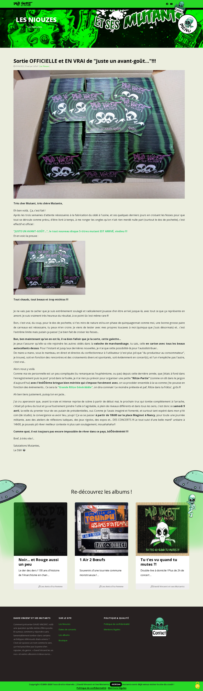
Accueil (20, 27)
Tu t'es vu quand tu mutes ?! (159, 562)
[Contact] (159, 626)
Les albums (64, 635)
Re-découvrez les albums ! (101, 491)
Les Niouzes (44, 66)
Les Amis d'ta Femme (51, 586)
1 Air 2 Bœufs (92, 559)
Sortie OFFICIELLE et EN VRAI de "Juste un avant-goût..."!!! (84, 60)
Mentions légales (112, 629)
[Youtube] (171, 3)
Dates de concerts (67, 629)
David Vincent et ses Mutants (168, 586)
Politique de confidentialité (117, 624)
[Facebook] (167, 3)
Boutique (63, 640)
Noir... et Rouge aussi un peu (39, 562)
